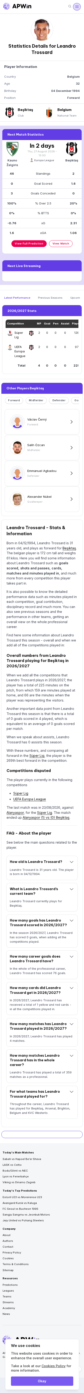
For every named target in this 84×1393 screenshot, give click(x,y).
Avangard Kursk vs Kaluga (20, 1203)
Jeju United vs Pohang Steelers (23, 1220)
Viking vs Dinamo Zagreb (19, 1182)
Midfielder (36, 400)
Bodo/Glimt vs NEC (15, 1170)
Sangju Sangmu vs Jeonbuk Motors (26, 1214)
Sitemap (8, 1270)
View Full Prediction (29, 243)
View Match (60, 243)
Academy (9, 1308)
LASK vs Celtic (12, 1164)
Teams (7, 1296)
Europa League (44, 160)
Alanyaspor (15, 813)
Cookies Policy (54, 1366)
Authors (8, 1241)
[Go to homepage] (17, 7)
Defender (59, 400)
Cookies (8, 1258)
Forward (14, 400)
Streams (8, 1302)
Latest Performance (17, 297)
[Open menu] (76, 6)
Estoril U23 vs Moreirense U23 (22, 1197)
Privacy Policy (12, 1252)
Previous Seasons (50, 297)
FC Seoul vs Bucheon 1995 (20, 1208)
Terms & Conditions (16, 1264)
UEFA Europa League (29, 799)
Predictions (10, 1284)
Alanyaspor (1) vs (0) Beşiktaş (46, 817)
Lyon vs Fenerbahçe (16, 1176)
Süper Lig (36, 756)
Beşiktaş (69, 548)
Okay (42, 1381)
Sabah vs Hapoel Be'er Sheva (22, 1159)
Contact (8, 1246)
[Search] (69, 7)
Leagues (8, 1290)
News (6, 1314)
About (6, 1235)
